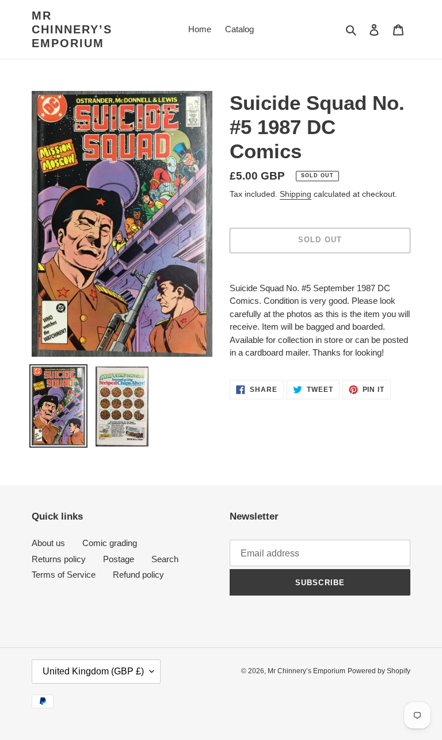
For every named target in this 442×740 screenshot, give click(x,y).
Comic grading (109, 543)
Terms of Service (64, 574)
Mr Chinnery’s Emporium (72, 29)
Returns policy (59, 559)
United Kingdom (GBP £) (93, 671)
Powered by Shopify (379, 671)
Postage (118, 559)
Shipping (295, 194)
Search (164, 559)
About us (48, 543)
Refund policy (138, 574)
